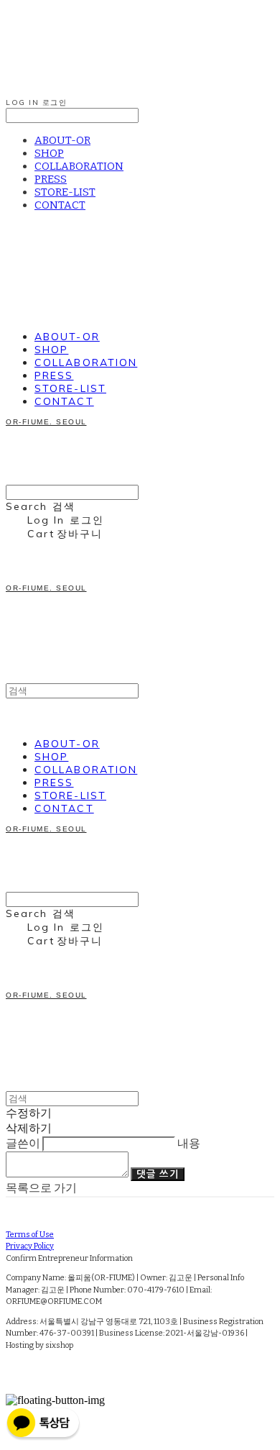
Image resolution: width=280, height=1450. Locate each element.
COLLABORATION (78, 166)
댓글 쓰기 (157, 1174)
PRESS (50, 179)
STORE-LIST (64, 192)
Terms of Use (30, 1234)
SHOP (49, 153)
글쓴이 (23, 1143)
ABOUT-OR (62, 140)
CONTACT (59, 205)
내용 (188, 1143)
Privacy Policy (30, 1246)
